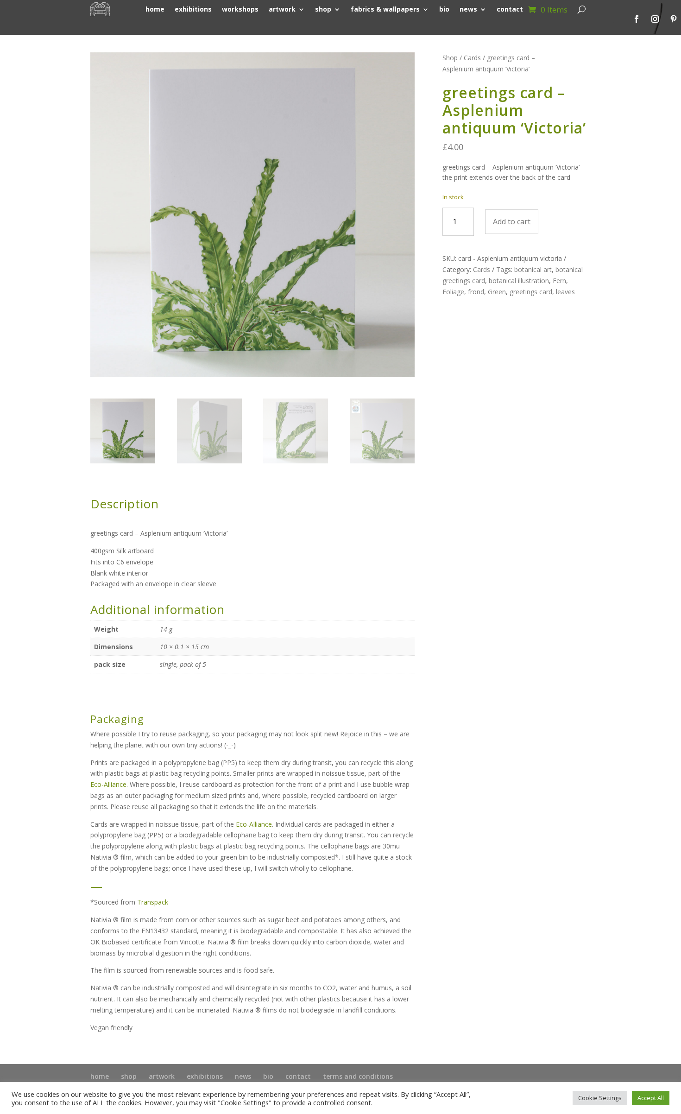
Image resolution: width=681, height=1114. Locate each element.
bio (268, 1076)
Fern (559, 280)
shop (129, 1076)
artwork (162, 1076)
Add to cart (511, 221)
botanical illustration (519, 280)
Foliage (453, 291)
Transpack (152, 902)
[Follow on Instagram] (655, 19)
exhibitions (205, 1076)
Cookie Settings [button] (600, 1098)
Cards (472, 57)
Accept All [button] (650, 1098)
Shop (450, 57)
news (243, 1076)
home (99, 1076)
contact (298, 1076)
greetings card (531, 291)
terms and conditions (358, 1076)
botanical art (533, 269)
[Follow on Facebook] (636, 19)
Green (497, 291)
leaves (565, 291)
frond (476, 291)
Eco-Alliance (108, 784)
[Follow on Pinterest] (673, 19)
